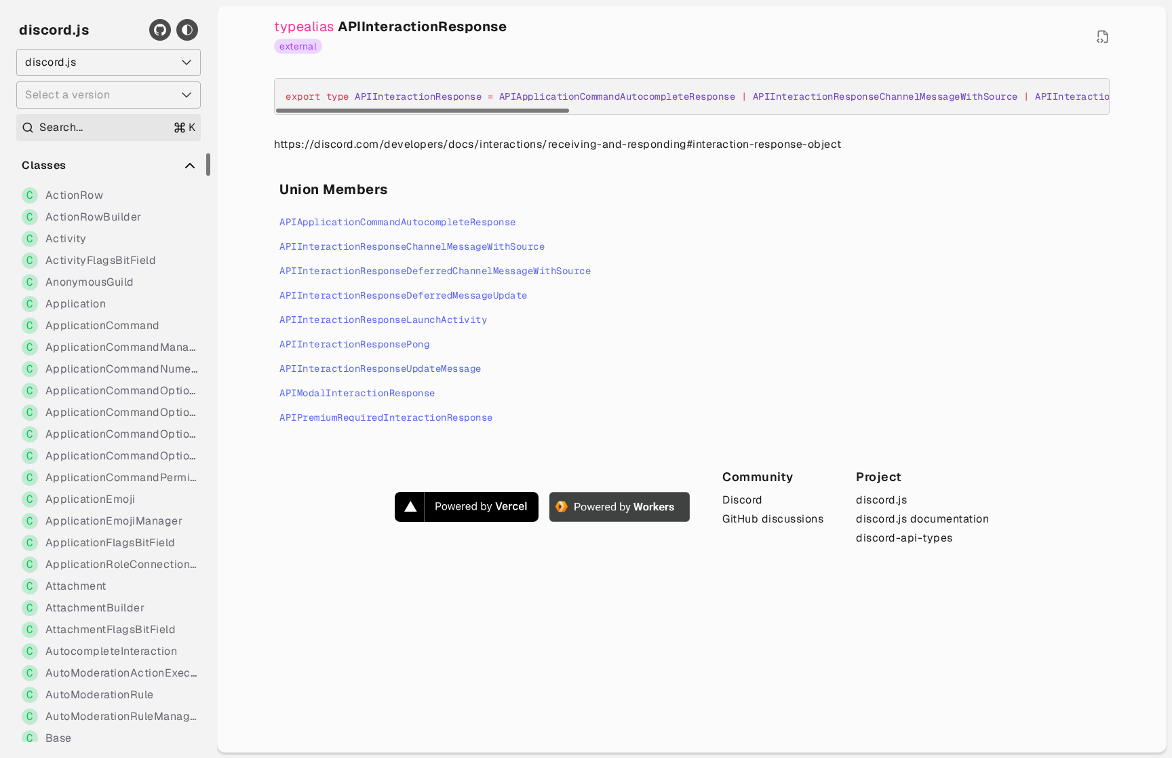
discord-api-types (904, 538)
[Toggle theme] (187, 30)
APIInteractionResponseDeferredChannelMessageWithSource (435, 271)
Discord (742, 500)
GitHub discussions (772, 519)
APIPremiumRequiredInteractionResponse (386, 417)
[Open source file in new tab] (1103, 36)
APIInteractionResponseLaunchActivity (383, 320)
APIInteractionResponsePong (354, 344)
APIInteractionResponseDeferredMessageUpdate (403, 295)
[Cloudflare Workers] (619, 507)
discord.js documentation (922, 519)
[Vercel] (467, 507)
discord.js (54, 30)
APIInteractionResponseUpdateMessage (380, 368)
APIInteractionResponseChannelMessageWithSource (412, 246)
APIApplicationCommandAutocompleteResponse (397, 222)
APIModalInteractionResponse (357, 393)
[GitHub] (160, 30)
